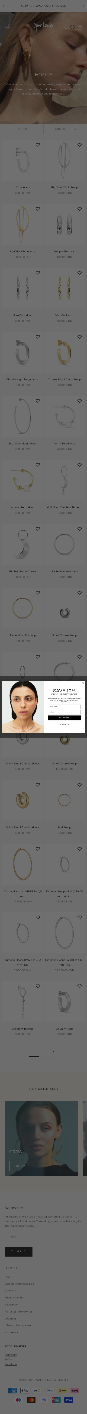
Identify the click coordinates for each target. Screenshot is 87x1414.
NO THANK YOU (64, 724)
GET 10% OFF (64, 718)
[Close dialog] (83, 682)
